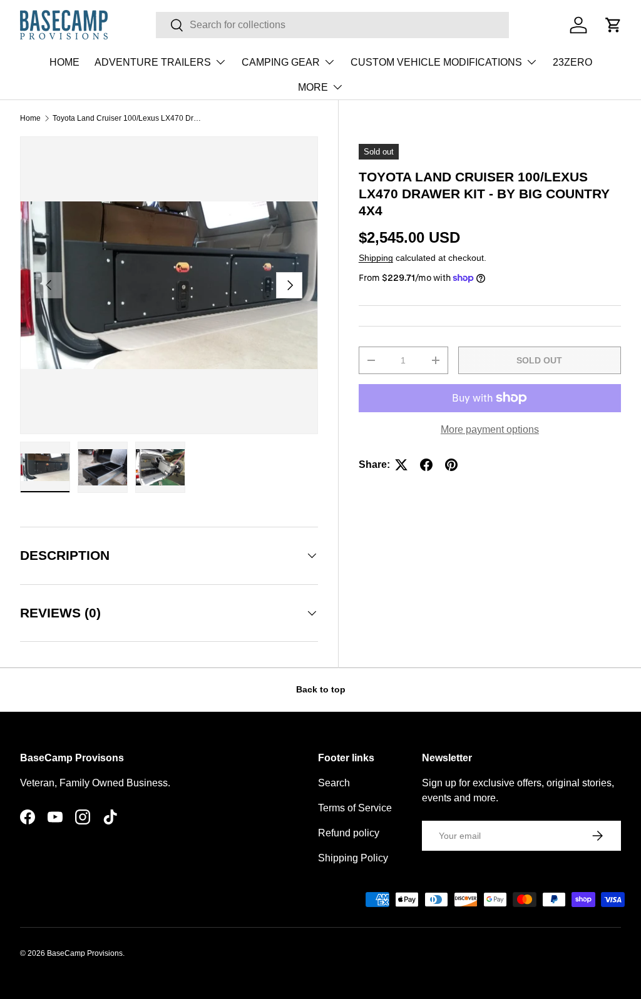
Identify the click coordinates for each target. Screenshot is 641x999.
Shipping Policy (353, 858)
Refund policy (348, 833)
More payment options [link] (490, 429)
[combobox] (333, 25)
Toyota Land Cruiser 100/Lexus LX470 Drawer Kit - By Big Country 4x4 (128, 118)
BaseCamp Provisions (85, 953)
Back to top (321, 689)
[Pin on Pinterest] (451, 464)
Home (30, 118)
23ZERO (572, 62)
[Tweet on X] (401, 464)
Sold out (539, 360)
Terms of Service (355, 808)
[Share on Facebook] (426, 464)
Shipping (376, 258)
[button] (613, 25)
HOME (64, 62)
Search (334, 783)
